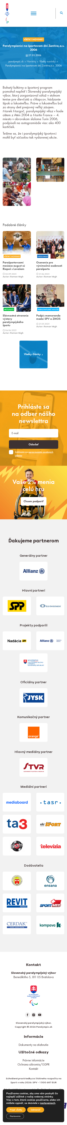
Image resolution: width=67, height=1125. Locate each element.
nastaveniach (47, 1103)
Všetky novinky (47, 61)
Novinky (31, 61)
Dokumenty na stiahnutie (33, 1045)
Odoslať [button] (34, 444)
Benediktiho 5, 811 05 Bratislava (33, 977)
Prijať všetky (16, 1109)
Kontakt (33, 1069)
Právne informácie (33, 1060)
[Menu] (33, 13)
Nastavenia (15, 1116)
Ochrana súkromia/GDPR (33, 1064)
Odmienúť (36, 1109)
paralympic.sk (16, 61)
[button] (61, 13)
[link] (33, 995)
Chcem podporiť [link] (34, 501)
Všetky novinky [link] (34, 39)
